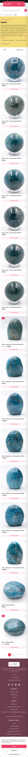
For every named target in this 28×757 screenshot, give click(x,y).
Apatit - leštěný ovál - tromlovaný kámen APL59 (13, 456)
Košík (14, 723)
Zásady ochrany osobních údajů (14, 734)
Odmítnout (14, 750)
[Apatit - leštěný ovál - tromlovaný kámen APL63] (14, 515)
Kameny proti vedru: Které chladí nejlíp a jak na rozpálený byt (14, 712)
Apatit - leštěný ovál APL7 (8, 642)
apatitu (16, 35)
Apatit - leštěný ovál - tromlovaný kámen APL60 (13, 493)
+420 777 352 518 (15, 677)
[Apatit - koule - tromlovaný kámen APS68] (14, 255)
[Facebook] (8, 684)
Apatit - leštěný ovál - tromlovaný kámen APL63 (13, 530)
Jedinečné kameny (9, 14)
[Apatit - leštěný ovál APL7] (14, 627)
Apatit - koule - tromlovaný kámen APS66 (11, 195)
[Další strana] (21, 654)
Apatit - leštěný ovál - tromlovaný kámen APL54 (13, 381)
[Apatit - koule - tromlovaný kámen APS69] (14, 292)
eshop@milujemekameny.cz (14, 1)
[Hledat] (25, 10)
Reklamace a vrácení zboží (14, 731)
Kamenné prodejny (14, 692)
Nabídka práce (14, 694)
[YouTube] (19, 684)
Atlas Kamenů (14, 704)
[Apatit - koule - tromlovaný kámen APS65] (14, 143)
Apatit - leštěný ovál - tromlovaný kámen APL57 (13, 418)
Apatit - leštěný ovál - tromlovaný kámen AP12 (12, 344)
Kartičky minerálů (14, 709)
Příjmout (14, 746)
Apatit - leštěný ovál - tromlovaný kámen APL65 (13, 567)
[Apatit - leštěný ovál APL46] (14, 590)
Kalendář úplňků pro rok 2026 (14, 706)
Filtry (5, 49)
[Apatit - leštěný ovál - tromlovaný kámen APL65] (14, 552)
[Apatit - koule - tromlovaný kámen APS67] (14, 217)
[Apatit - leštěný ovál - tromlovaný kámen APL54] (14, 366)
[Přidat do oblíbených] (25, 58)
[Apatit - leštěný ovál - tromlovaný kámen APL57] (14, 404)
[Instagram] (12, 684)
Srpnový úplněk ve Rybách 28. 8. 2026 (14, 716)
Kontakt (14, 697)
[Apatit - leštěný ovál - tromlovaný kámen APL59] (14, 441)
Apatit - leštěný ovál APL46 (8, 605)
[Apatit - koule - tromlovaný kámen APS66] (14, 180)
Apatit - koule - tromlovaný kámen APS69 (11, 307)
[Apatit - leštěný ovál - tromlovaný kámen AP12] (14, 329)
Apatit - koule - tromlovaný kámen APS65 (11, 158)
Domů (2, 14)
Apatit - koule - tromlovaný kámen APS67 (11, 232)
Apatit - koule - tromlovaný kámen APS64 (11, 121)
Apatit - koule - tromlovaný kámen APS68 (11, 270)
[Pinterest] (15, 684)
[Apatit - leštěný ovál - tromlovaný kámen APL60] (14, 478)
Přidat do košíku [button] (14, 89)
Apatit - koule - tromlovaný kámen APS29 (11, 83)
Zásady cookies (14, 736)
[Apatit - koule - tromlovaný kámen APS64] (14, 106)
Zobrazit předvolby (14, 754)
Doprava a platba (14, 726)
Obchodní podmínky (14, 728)
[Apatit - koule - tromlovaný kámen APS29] (14, 69)
